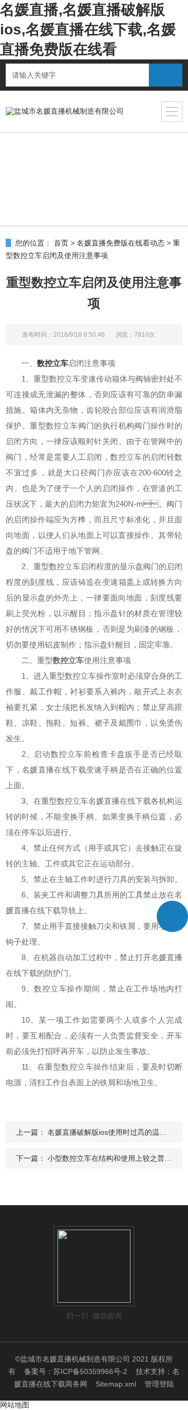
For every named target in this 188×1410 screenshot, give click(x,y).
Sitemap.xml (116, 1384)
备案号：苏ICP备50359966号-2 (75, 1371)
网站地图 (14, 1405)
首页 (61, 243)
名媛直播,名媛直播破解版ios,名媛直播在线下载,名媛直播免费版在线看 (88, 29)
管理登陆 (159, 1384)
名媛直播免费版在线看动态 (120, 243)
